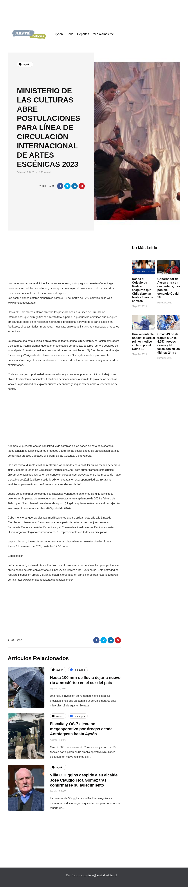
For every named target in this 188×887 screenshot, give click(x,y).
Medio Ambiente (103, 34)
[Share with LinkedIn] (74, 186)
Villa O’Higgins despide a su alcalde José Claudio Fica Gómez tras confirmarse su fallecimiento (84, 780)
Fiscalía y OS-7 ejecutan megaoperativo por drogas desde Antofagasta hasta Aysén (81, 729)
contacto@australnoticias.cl (100, 875)
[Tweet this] (67, 186)
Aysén (59, 34)
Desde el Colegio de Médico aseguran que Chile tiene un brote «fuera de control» (142, 290)
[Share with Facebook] (60, 186)
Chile (69, 34)
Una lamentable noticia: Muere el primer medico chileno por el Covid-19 (143, 341)
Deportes (83, 34)
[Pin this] (82, 186)
